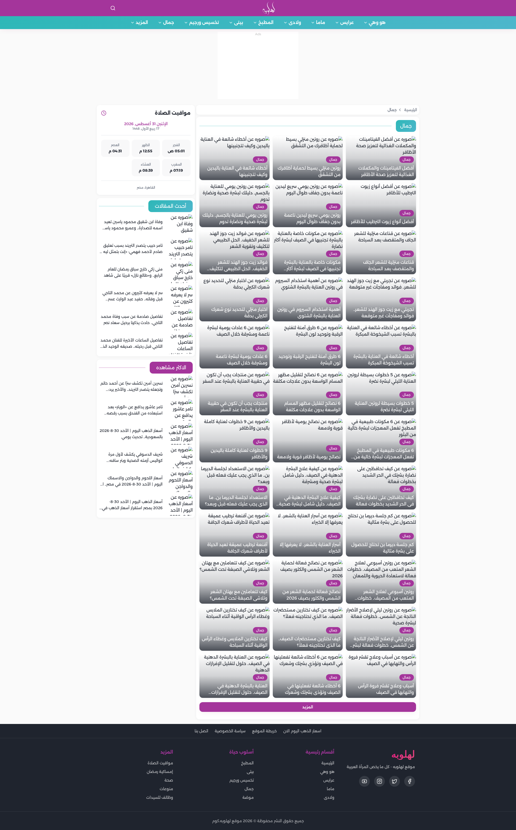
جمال (168, 22)
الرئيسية (327, 763)
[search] (113, 8)
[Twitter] (394, 781)
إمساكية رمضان (160, 771)
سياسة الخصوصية (230, 731)
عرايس (347, 22)
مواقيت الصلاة (160, 763)
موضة (248, 797)
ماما (320, 22)
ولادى (295, 22)
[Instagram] (379, 781)
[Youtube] (364, 781)
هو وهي (377, 22)
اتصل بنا (201, 731)
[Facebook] (409, 781)
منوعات (166, 788)
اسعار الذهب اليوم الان (302, 731)
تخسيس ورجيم (204, 22)
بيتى (238, 22)
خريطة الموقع (264, 731)
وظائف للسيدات (159, 797)
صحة (168, 780)
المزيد (142, 22)
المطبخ (266, 22)
